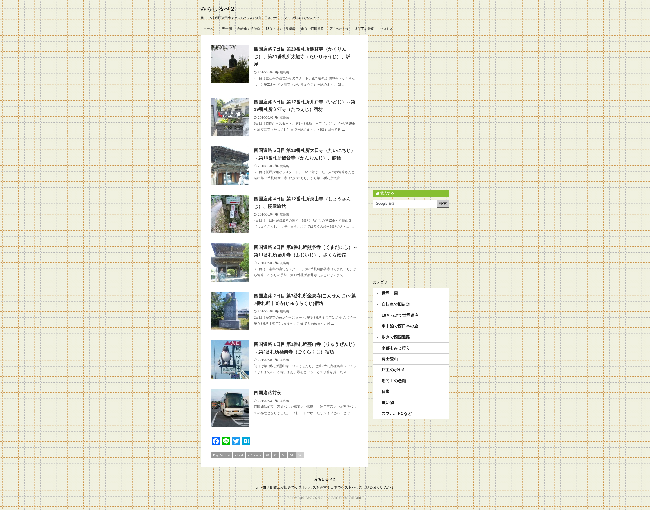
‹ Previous (254, 455)
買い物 (388, 402)
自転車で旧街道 (248, 29)
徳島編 (284, 72)
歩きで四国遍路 (312, 29)
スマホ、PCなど (397, 413)
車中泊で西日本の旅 (400, 326)
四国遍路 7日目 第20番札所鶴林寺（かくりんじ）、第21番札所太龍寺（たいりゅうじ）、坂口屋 (304, 56)
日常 (386, 391)
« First (239, 455)
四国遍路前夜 (267, 392)
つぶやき (386, 29)
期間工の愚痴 (364, 29)
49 (275, 455)
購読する (386, 193)
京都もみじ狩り (396, 348)
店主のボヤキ (339, 29)
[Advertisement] (411, 111)
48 (267, 455)
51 (291, 455)
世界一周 (225, 29)
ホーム (208, 29)
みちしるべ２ (218, 9)
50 (283, 455)
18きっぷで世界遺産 (281, 29)
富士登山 (390, 359)
